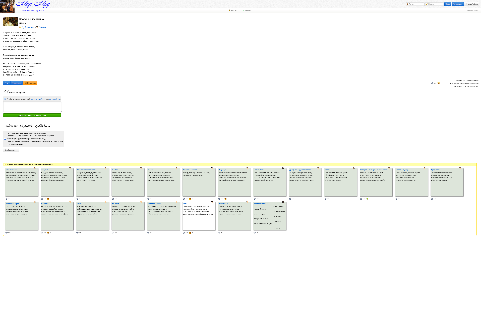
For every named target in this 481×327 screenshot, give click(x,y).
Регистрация (457, 4)
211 (9, 199)
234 (116, 199)
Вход (448, 4)
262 (151, 199)
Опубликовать (10, 150)
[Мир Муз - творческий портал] (33, 4)
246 (435, 199)
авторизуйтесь (54, 99)
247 (222, 199)
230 (45, 199)
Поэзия (42, 27)
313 (257, 199)
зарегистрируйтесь (38, 99)
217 (9, 232)
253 (364, 199)
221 (222, 232)
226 (151, 232)
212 (80, 199)
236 (293, 199)
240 (435, 83)
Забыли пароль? (473, 10)
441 (257, 232)
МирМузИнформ (472, 4)
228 (45, 232)
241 (328, 199)
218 (116, 232)
